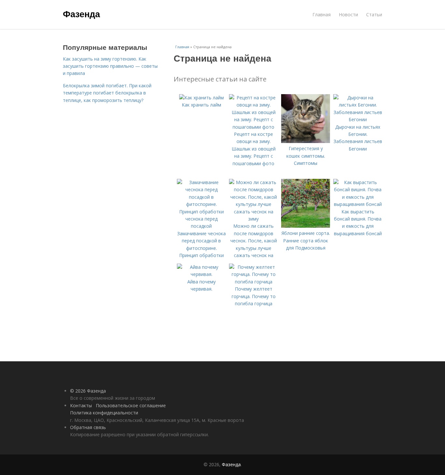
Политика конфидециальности (104, 413)
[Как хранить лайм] (201, 97)
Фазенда (81, 13)
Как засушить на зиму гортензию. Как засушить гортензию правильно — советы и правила (110, 66)
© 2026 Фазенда (88, 391)
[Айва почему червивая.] (201, 274)
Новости (348, 14)
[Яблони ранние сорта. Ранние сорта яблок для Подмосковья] (305, 226)
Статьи (374, 14)
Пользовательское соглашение (131, 405)
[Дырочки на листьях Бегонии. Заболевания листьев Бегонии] (357, 119)
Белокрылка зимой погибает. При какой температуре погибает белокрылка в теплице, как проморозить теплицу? (107, 92)
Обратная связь (88, 427)
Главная (321, 14)
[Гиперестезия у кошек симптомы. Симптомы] (305, 141)
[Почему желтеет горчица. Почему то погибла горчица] (253, 282)
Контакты (81, 405)
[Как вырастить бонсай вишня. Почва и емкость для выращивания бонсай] (357, 204)
